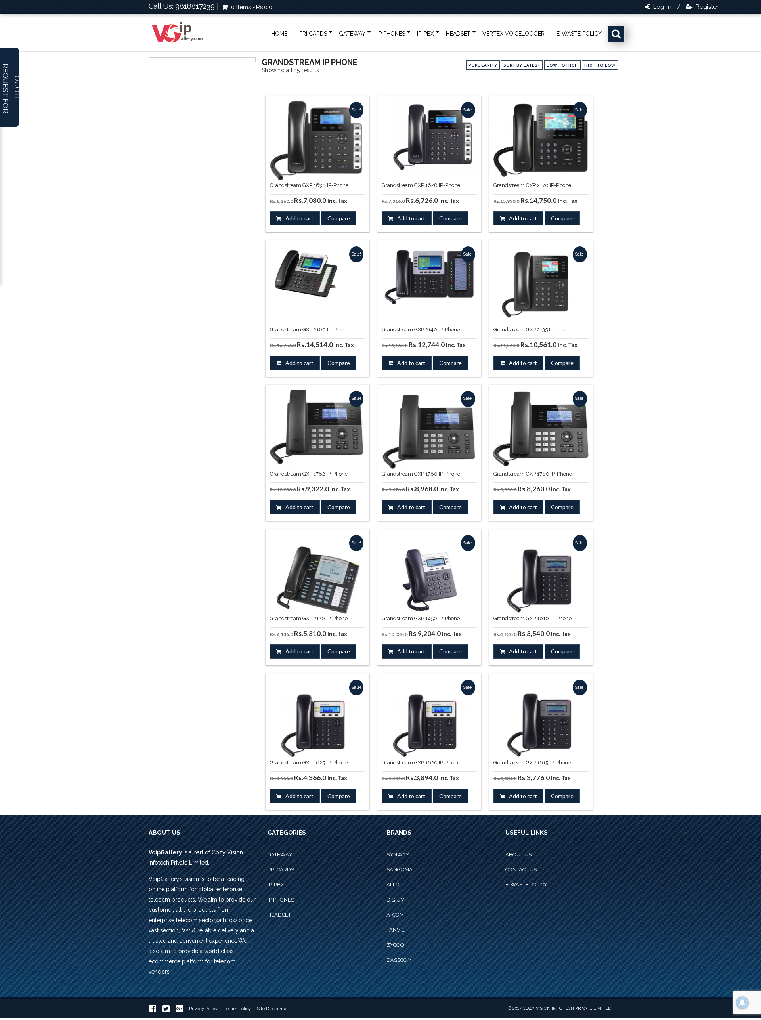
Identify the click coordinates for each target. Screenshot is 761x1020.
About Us (518, 855)
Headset (458, 34)
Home (279, 34)
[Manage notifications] (742, 1002)
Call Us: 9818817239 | (184, 6)
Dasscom (399, 960)
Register (706, 6)
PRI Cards (313, 34)
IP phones (391, 34)
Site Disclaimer (272, 1008)
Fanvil (395, 930)
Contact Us (521, 870)
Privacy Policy (203, 1008)
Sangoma (399, 870)
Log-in (661, 6)
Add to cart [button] (299, 218)
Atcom (395, 915)
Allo (393, 885)
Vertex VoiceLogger (513, 34)
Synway (397, 855)
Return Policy (237, 1008)
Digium (395, 900)
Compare (338, 218)
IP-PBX (425, 34)
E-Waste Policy (579, 34)
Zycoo (395, 945)
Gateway (352, 34)
